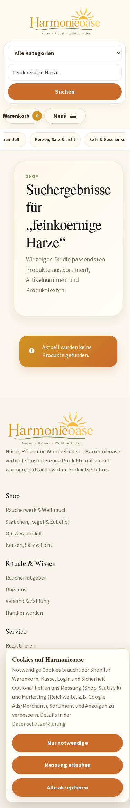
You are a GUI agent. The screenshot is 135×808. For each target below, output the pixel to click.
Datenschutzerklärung (39, 723)
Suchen (65, 91)
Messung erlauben (68, 764)
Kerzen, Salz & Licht (55, 140)
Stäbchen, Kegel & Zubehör (38, 521)
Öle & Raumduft (24, 533)
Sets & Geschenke (107, 140)
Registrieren (20, 645)
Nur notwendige (67, 742)
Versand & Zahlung (28, 600)
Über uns (16, 589)
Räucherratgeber (26, 577)
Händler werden (24, 612)
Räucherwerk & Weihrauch (36, 509)
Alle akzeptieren (67, 787)
